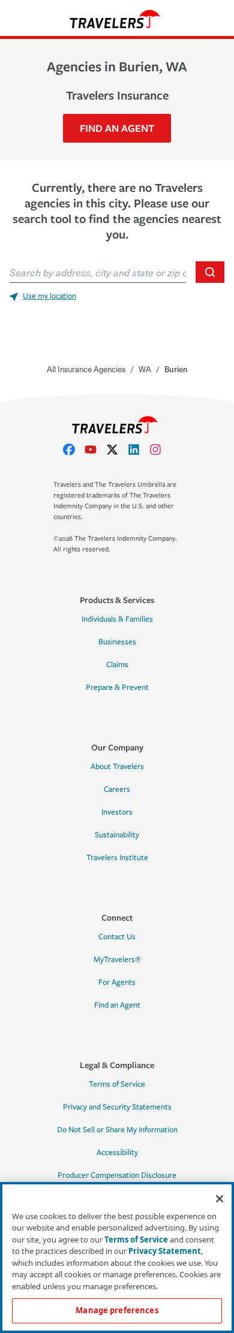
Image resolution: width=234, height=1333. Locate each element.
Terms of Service (117, 1084)
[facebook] (74, 450)
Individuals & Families (117, 619)
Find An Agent (117, 128)
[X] (117, 450)
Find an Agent (117, 1005)
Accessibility (117, 1152)
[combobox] (98, 272)
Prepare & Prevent (117, 687)
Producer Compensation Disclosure (117, 1175)
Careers (117, 789)
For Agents (117, 982)
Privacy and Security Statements (117, 1107)
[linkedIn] (138, 450)
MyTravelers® (117, 959)
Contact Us (117, 937)
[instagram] (160, 450)
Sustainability (117, 835)
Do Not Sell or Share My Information (117, 1130)
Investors (117, 812)
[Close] (219, 1199)
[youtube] (95, 450)
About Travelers (117, 766)
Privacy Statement (164, 1250)
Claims (117, 664)
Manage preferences (117, 1310)
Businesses (117, 642)
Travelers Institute (117, 857)
